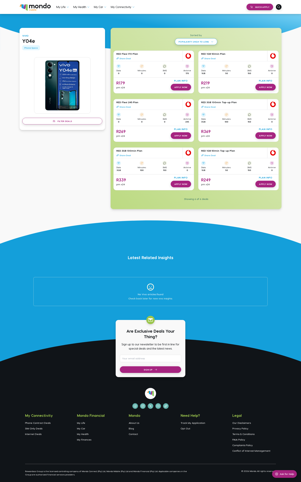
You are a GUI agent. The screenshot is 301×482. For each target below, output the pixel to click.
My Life (61, 7)
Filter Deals (64, 121)
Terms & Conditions (243, 434)
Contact (133, 434)
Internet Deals (33, 434)
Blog (131, 428)
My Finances (84, 439)
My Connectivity (121, 7)
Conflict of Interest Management (251, 450)
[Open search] (278, 7)
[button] (62, 85)
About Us (134, 422)
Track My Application (193, 422)
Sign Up (148, 369)
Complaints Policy (242, 445)
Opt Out (185, 428)
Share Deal (125, 58)
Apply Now (180, 87)
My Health (79, 7)
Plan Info (181, 80)
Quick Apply (262, 7)
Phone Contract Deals (38, 422)
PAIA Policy (238, 439)
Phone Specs (31, 48)
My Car (98, 7)
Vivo (25, 35)
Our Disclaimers (241, 422)
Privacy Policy (240, 428)
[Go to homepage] (35, 7)
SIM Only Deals (33, 428)
